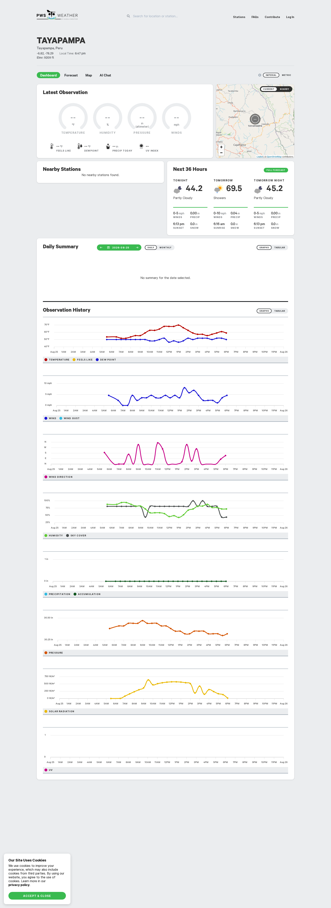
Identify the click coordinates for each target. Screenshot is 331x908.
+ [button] (221, 147)
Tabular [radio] (279, 311)
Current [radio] (268, 89)
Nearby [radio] (284, 89)
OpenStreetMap (274, 156)
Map (88, 76)
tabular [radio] (279, 247)
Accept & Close (37, 895)
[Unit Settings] (260, 75)
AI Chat (105, 76)
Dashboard (48, 76)
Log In (290, 17)
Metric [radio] (286, 75)
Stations (239, 17)
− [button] (221, 152)
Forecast (71, 76)
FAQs (255, 17)
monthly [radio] (165, 247)
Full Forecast (275, 170)
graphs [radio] (264, 247)
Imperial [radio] (271, 75)
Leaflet (260, 156)
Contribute (272, 17)
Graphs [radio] (264, 311)
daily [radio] (150, 247)
